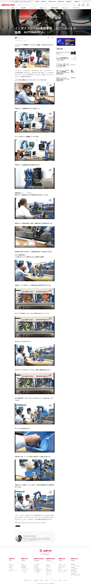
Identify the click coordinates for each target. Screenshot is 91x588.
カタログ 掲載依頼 (36, 571)
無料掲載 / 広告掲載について (28, 580)
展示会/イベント (43, 7)
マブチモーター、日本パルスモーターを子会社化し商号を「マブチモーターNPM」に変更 (62, 65)
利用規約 (60, 580)
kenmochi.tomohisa (19, 37)
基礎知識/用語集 (54, 7)
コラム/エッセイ (65, 7)
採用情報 (46, 580)
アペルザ (10, 560)
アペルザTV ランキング (24, 568)
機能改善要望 (36, 580)
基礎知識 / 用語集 (48, 570)
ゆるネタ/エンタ (76, 7)
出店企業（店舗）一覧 (61, 565)
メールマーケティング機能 (75, 565)
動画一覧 (22, 564)
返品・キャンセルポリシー (62, 571)
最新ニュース (14, 7)
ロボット (25, 40)
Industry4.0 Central (23, 38)
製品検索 (10, 564)
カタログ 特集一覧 (36, 564)
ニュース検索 (11, 568)
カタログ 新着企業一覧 (37, 570)
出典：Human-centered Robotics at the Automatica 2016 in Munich (30, 522)
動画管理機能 (73, 570)
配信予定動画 (23, 567)
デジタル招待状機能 (74, 571)
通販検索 (10, 567)
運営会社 (41, 580)
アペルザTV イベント (24, 570)
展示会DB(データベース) (12, 570)
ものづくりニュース (62, 54)
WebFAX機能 (73, 573)
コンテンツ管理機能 (74, 568)
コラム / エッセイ (48, 571)
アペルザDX (73, 560)
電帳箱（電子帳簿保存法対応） (75, 574)
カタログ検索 (11, 565)
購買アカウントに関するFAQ (62, 570)
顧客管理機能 (73, 564)
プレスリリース (33, 7)
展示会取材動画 (23, 565)
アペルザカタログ (36, 560)
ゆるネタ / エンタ (48, 573)
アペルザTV (23, 560)
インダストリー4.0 (18, 40)
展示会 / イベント (48, 568)
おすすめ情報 (36, 565)
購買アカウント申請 (61, 567)
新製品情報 (23, 7)
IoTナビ (47, 574)
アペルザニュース (49, 560)
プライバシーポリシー (53, 580)
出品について (60, 568)
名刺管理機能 (73, 567)
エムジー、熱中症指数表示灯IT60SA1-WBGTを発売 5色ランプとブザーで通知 (62, 58)
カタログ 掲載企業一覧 (37, 568)
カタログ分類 (36, 567)
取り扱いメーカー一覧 (61, 564)
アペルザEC (60, 560)
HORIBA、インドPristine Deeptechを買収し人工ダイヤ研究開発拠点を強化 (62, 79)
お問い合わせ (65, 580)
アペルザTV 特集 (23, 571)
